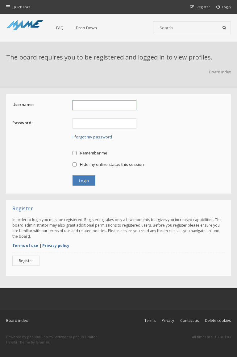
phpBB (32, 336)
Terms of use (25, 245)
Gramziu (43, 342)
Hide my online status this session (111, 164)
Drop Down (86, 28)
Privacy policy (55, 245)
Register (26, 260)
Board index (17, 320)
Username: (23, 104)
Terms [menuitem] (150, 320)
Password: (22, 122)
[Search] (224, 28)
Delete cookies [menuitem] (218, 320)
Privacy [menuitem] (168, 320)
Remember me (93, 153)
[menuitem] (223, 7)
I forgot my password (92, 137)
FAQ (60, 28)
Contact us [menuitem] (189, 320)
